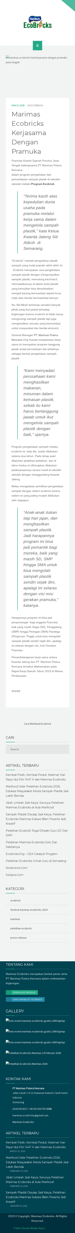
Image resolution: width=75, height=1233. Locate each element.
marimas (15, 919)
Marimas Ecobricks (23, 1122)
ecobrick (36, 105)
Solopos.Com (14, 875)
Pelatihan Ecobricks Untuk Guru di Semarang (36, 861)
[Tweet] (23, 698)
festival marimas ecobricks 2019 (29, 909)
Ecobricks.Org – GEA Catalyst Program (32, 854)
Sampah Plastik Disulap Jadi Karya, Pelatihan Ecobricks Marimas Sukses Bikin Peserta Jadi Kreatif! (36, 819)
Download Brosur (24, 992)
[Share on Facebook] (15, 698)
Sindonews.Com (17, 868)
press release (18, 937)
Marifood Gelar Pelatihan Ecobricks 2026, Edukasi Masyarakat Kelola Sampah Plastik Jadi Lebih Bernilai (37, 791)
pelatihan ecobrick (21, 928)
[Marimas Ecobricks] (37, 22)
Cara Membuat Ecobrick (27, 999)
